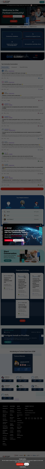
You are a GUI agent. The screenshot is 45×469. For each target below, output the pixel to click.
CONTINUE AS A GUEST (18, 240)
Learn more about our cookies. (24, 461)
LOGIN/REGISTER (8, 240)
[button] (22, 466)
